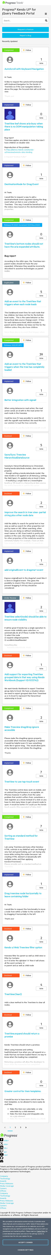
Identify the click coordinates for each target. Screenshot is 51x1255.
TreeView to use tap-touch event (21, 781)
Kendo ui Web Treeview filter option (23, 947)
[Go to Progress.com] (9, 1137)
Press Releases (6, 1183)
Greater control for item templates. (22, 1091)
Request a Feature (25, 29)
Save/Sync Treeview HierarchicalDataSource (16, 456)
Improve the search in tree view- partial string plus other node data (25, 514)
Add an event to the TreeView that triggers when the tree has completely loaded (24, 366)
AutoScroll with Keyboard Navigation (24, 68)
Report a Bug (25, 35)
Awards (3, 1181)
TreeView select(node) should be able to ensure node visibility (25, 618)
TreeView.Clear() (13, 994)
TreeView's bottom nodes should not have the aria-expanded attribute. (23, 245)
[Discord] (1, 1162)
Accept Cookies (25, 1242)
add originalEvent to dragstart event (23, 569)
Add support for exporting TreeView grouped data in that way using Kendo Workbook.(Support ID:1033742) (24, 677)
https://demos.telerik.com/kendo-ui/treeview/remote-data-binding (19, 151)
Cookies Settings (25, 1250)
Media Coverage (7, 1186)
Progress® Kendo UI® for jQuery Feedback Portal (19, 11)
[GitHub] (1, 1159)
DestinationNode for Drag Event (21, 184)
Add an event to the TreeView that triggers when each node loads (22, 303)
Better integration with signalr (20, 399)
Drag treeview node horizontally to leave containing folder (22, 895)
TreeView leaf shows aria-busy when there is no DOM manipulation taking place (23, 126)
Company (4, 1176)
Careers (3, 1188)
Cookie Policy (41, 1231)
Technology (5, 1178)
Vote (41, 63)
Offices (3, 1191)
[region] (25, 1236)
